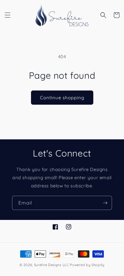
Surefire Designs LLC (51, 265)
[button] (7, 15)
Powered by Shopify (87, 265)
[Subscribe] (105, 203)
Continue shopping (62, 97)
